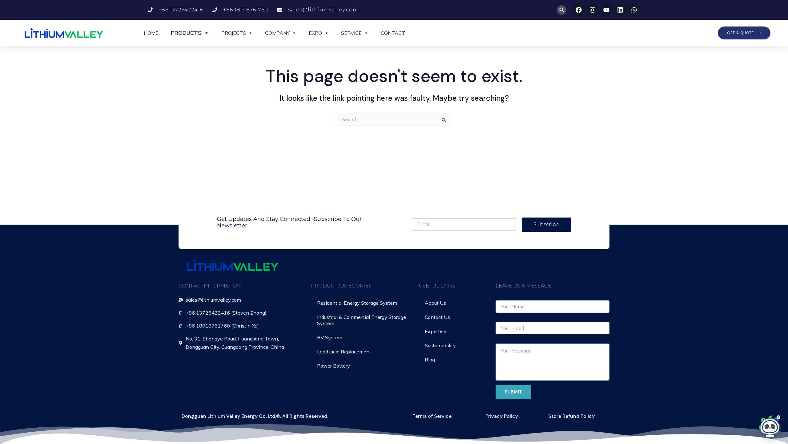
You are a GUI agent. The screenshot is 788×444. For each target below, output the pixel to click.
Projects (233, 33)
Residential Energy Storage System (357, 303)
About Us (435, 303)
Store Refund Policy (571, 416)
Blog (430, 359)
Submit (513, 392)
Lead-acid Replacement (344, 351)
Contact (393, 33)
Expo (315, 33)
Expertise (435, 331)
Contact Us (437, 317)
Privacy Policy (501, 416)
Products (186, 32)
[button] (561, 10)
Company (277, 33)
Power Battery (333, 366)
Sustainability (440, 345)
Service (351, 33)
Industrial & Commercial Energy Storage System (361, 320)
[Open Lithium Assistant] (769, 425)
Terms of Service (432, 416)
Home (151, 33)
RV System (329, 337)
